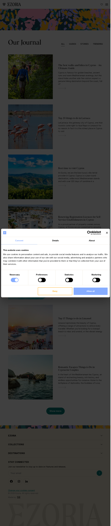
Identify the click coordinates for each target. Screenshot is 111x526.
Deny (55, 291)
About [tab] (92, 240)
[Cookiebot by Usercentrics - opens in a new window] (89, 233)
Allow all (90, 291)
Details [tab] (55, 240)
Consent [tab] (19, 240)
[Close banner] (107, 233)
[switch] (42, 280)
